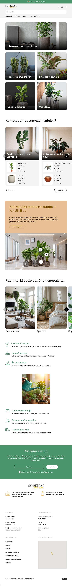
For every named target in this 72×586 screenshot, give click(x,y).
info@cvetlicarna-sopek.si (13, 528)
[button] (5, 156)
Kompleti (8, 16)
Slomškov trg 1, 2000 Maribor (55, 494)
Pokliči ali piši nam (49, 356)
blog (21, 365)
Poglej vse (60, 190)
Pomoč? (7, 549)
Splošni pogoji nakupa (12, 552)
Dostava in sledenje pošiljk (13, 559)
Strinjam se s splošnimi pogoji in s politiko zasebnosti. (37, 472)
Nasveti (7, 545)
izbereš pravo (57, 346)
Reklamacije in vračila (12, 556)
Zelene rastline (21, 16)
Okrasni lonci (35, 16)
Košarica (8, 563)
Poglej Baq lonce (17, 227)
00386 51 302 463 (10, 522)
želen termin (19, 414)
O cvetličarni (9, 542)
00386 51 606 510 (10, 517)
